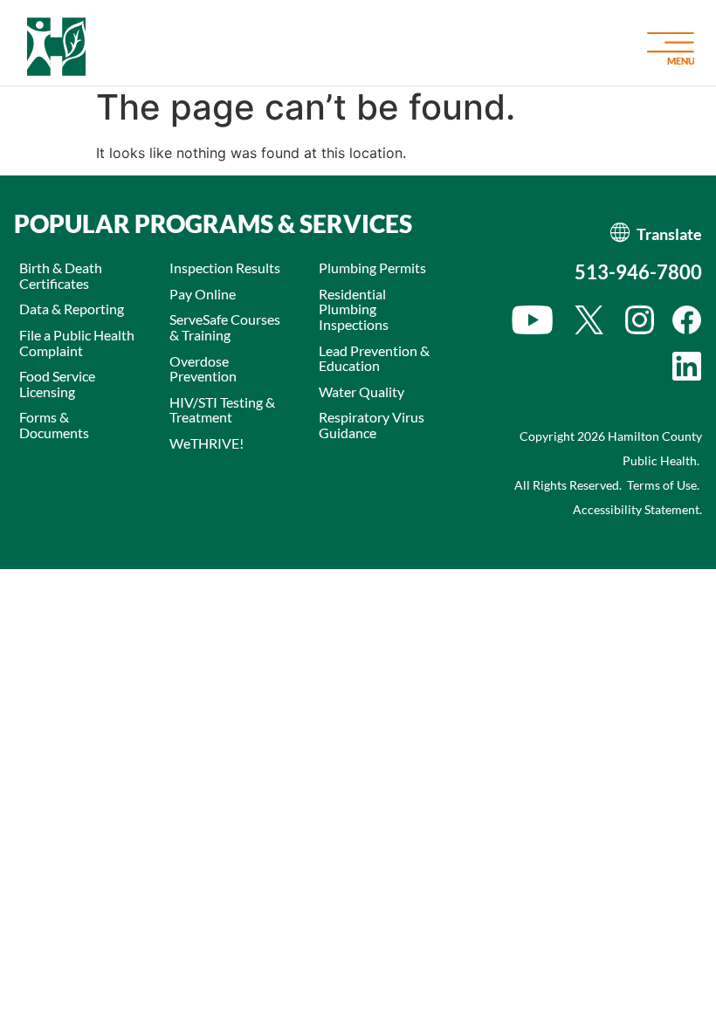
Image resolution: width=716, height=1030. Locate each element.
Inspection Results (224, 267)
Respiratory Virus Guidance (371, 425)
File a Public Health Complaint (76, 342)
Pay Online (202, 293)
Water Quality (361, 391)
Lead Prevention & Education (374, 358)
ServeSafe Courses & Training (224, 327)
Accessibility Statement (636, 509)
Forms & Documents (54, 425)
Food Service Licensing (57, 383)
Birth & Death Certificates (60, 275)
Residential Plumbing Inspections (354, 309)
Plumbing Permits (372, 267)
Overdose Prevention (203, 369)
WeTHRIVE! (206, 443)
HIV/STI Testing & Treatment (222, 410)
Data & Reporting (71, 308)
